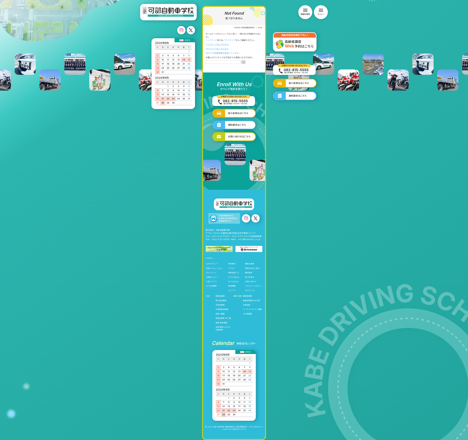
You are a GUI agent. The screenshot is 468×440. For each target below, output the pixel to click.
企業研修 (246, 305)
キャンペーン (211, 273)
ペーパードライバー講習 (252, 309)
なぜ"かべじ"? (212, 264)
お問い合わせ (250, 281)
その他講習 (247, 314)
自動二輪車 (220, 314)
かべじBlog (233, 281)
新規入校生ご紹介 (252, 268)
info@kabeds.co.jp (249, 239)
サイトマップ (230, 40)
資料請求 (248, 273)
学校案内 (232, 264)
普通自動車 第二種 (223, 318)
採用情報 (232, 286)
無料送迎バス (233, 273)
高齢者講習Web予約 (251, 300)
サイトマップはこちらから (217, 49)
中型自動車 (220, 305)
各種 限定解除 (221, 323)
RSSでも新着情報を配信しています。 (223, 53)
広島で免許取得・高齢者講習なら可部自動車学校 (230, 426)
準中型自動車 (221, 300)
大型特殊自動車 (222, 309)
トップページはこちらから (217, 44)
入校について (211, 281)
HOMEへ (210, 258)
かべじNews (233, 277)
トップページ (211, 40)
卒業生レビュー (212, 277)
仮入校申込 (249, 277)
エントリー (232, 290)
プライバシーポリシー (253, 286)
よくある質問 (211, 286)
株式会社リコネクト (239, 429)
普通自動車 (220, 296)
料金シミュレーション (214, 268)
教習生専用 (249, 264)
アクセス (231, 268)
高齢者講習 (247, 296)
